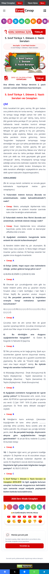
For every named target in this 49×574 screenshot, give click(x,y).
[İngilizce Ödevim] (15, 507)
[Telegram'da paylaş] (44, 571)
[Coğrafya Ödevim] (33, 507)
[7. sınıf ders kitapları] (39, 21)
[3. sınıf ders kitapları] (15, 21)
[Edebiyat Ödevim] (27, 507)
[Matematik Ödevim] (9, 507)
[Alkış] (14, 522)
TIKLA (20, 3)
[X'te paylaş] (15, 571)
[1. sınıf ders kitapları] (4, 21)
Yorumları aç (25, 546)
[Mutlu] (8, 522)
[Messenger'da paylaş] (24, 571)
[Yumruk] (35, 522)
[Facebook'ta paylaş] (5, 571)
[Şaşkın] (24, 522)
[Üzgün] (29, 522)
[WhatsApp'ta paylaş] (34, 571)
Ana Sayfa (16, 46)
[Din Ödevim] (21, 507)
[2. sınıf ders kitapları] (10, 21)
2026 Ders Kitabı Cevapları (24, 498)
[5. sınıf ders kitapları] (27, 21)
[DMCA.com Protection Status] (24, 566)
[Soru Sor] (24, 32)
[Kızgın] (40, 522)
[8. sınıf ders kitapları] (45, 21)
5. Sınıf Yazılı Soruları (28, 46)
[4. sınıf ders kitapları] (21, 21)
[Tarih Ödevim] (39, 507)
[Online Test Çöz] (24, 78)
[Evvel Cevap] (24, 10)
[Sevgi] (19, 522)
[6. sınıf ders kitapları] (33, 21)
